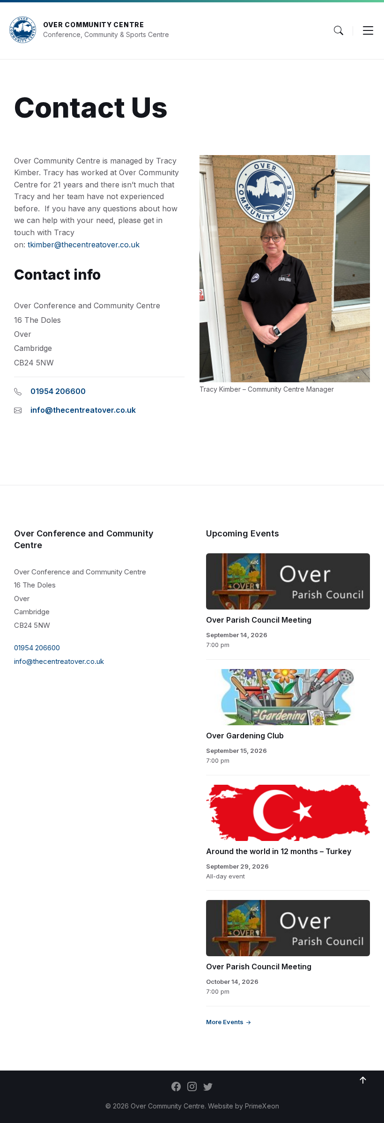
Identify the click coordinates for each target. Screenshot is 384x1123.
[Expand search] (338, 30)
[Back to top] (363, 1080)
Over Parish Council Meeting (258, 620)
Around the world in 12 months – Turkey (278, 851)
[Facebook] (176, 1087)
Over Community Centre (93, 25)
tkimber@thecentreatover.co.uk (84, 244)
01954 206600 (58, 391)
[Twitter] (208, 1087)
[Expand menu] (368, 30)
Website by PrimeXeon (243, 1106)
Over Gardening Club (245, 735)
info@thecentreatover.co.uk (83, 410)
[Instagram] (192, 1087)
